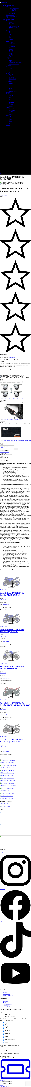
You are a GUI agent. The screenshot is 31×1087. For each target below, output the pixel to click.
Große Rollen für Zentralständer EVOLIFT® (11, 382)
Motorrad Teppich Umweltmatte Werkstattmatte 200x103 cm (14, 424)
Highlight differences (10, 1016)
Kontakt (5, 992)
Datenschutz (6, 1005)
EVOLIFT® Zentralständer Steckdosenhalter (10, 403)
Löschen (2, 447)
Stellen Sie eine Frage (5, 452)
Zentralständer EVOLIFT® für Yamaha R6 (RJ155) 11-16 (12, 741)
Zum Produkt (3, 599)
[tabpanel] (15, 513)
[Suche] (15, 149)
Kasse (1, 1085)
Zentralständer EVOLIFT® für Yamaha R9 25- (11, 375)
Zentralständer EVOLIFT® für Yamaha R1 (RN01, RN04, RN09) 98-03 (15, 704)
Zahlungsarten (6, 994)
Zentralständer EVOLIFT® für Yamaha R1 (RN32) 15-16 (12, 594)
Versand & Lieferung (8, 995)
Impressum (5, 1001)
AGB (4, 1002)
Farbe (1, 444)
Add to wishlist (3, 195)
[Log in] (7, 141)
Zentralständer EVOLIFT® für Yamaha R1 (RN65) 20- (12, 631)
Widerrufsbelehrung (7, 1004)
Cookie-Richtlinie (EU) (8, 1006)
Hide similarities (8, 1014)
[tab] (15, 453)
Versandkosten (12, 357)
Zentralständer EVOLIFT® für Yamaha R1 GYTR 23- (12, 667)
